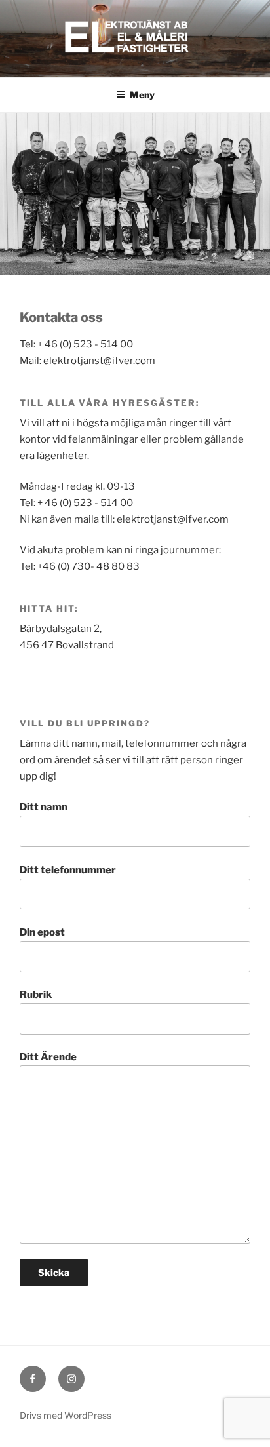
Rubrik (36, 995)
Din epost (42, 932)
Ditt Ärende (48, 1057)
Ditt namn (44, 807)
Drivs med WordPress (65, 1415)
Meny (142, 94)
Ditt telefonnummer (68, 870)
